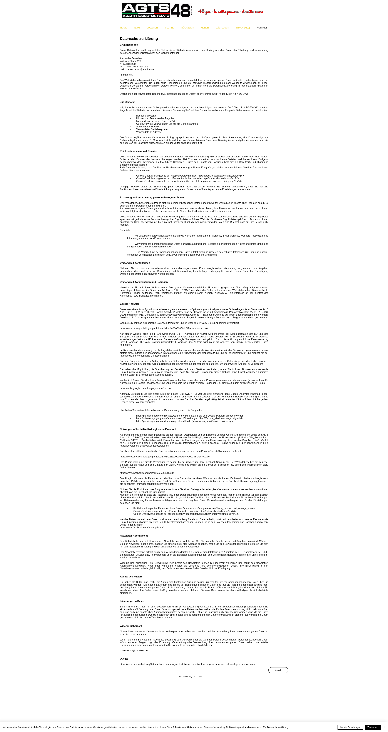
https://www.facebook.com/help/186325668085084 (147, 473)
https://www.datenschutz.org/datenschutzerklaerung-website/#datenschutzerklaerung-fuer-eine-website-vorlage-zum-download (188, 664)
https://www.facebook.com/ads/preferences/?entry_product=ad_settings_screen (212, 508)
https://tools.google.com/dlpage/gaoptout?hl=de (145, 388)
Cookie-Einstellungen (350, 727)
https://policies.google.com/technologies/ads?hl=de (163, 421)
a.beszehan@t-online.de (140, 69)
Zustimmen (372, 727)
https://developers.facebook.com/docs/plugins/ (144, 445)
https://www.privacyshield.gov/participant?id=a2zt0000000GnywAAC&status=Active (165, 456)
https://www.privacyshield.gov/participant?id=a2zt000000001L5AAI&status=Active (164, 328)
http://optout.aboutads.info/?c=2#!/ (221, 178)
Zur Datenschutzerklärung (275, 727)
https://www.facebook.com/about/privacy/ (141, 527)
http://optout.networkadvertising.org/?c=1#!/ (221, 175)
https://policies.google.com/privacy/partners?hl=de (163, 415)
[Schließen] (384, 727)
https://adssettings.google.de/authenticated (159, 418)
